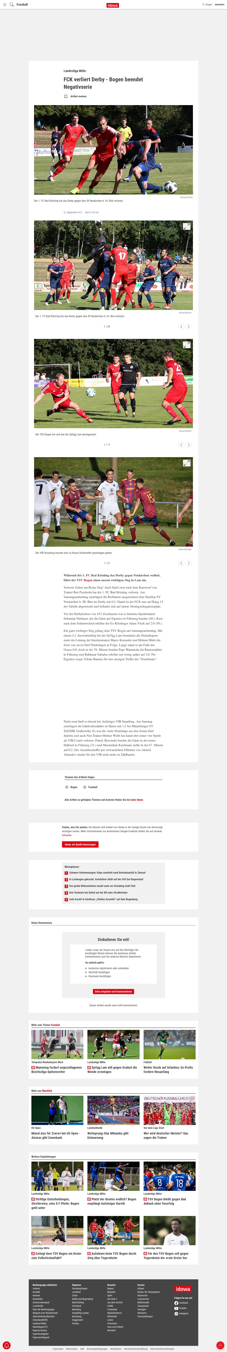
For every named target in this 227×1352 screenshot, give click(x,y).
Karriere (36, 1295)
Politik (110, 1306)
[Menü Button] (5, 4)
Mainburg (76, 1309)
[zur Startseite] (184, 1287)
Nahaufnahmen (114, 1313)
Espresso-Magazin (41, 1337)
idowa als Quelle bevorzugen (80, 844)
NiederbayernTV (40, 1327)
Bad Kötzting (78, 1302)
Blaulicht (111, 1292)
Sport (109, 1295)
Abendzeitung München (44, 1316)
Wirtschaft (112, 1316)
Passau (75, 1323)
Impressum (58, 1349)
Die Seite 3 (112, 1299)
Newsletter (38, 1299)
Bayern (110, 1288)
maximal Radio (39, 1323)
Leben (110, 1320)
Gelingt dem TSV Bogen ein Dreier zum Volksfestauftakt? (56, 1256)
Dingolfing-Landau (80, 1313)
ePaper (140, 1288)
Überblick (47, 1090)
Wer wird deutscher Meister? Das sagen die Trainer (166, 1135)
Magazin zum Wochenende (45, 1313)
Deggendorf (77, 1320)
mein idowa (137, 799)
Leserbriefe (38, 1306)
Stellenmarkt (143, 1302)
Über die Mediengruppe (43, 1309)
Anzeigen (141, 1309)
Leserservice (143, 1299)
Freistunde (112, 1309)
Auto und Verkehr (115, 1327)
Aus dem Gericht (114, 1302)
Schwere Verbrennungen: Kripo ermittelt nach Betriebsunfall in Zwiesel (107, 872)
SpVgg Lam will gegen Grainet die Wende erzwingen (112, 1069)
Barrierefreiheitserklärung (136, 1349)
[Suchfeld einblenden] (12, 4)
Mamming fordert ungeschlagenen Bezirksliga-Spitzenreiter (56, 1069)
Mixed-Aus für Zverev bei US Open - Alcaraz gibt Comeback (55, 1135)
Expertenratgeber (41, 1334)
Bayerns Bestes (40, 1330)
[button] (181, 327)
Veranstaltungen (145, 1316)
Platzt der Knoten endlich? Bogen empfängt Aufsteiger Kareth (111, 1201)
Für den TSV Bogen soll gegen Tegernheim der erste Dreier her (166, 1256)
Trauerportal (143, 1306)
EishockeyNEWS (40, 1320)
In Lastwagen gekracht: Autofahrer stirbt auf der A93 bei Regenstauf (106, 879)
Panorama (112, 1323)
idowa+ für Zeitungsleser (148, 1292)
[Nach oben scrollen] (220, 1345)
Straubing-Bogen (79, 1288)
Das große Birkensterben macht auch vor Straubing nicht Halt (102, 886)
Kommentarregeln (41, 1302)
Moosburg (76, 1316)
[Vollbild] (186, 226)
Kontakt (36, 1292)
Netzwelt (111, 1330)
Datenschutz (71, 1349)
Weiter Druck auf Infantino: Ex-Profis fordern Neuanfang (168, 1069)
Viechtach (76, 1306)
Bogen (88, 580)
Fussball (22, 4)
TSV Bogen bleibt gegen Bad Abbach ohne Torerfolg (165, 1201)
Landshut (76, 1292)
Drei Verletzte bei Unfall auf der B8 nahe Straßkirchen (98, 892)
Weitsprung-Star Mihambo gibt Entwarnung (107, 1135)
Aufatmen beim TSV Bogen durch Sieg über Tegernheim (111, 1256)
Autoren (36, 1288)
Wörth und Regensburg (82, 1299)
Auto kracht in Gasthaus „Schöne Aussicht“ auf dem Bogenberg (103, 899)
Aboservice (142, 1295)
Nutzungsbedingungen (97, 1349)
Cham (75, 1295)
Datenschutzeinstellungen (162, 1349)
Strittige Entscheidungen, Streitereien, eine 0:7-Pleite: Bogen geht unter (55, 1203)
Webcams (142, 1313)
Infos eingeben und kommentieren (113, 991)
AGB (82, 1349)
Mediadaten (115, 1349)
